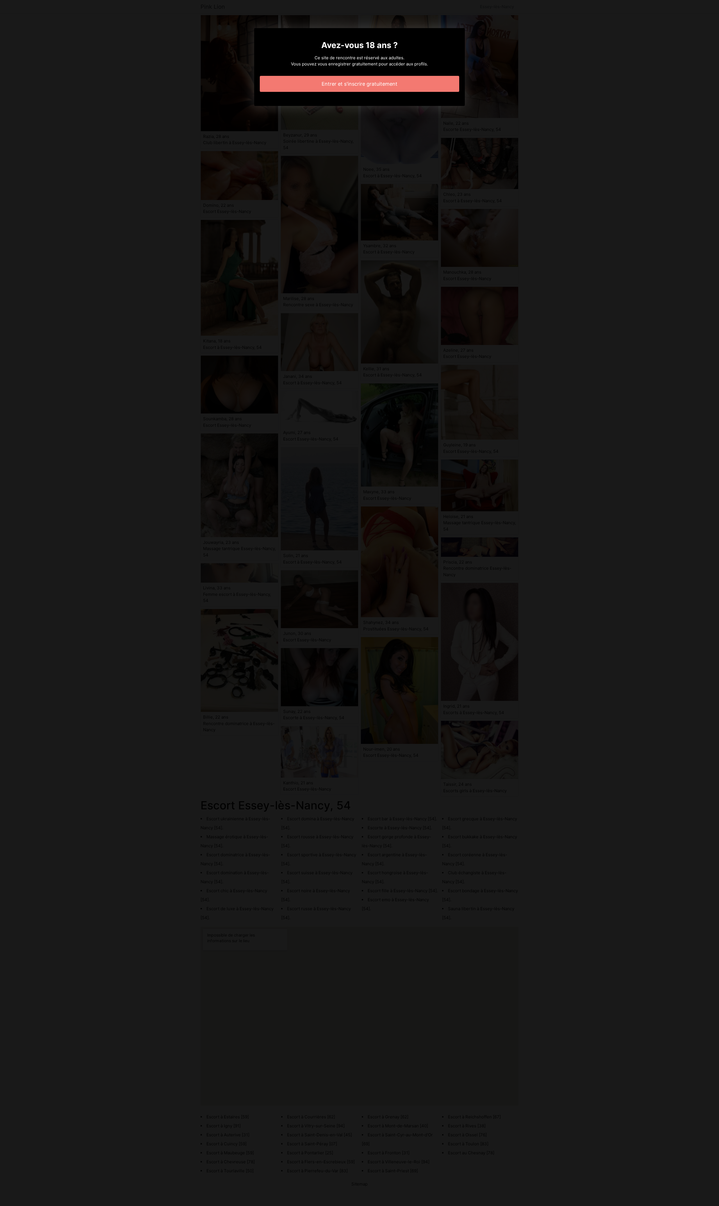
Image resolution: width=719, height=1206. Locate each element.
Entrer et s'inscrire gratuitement (359, 84)
